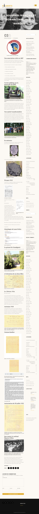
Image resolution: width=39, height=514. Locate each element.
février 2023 (28, 96)
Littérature (28, 186)
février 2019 (28, 146)
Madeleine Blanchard (7, 38)
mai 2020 (27, 129)
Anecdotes (28, 162)
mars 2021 (28, 118)
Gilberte (27, 173)
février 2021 (28, 119)
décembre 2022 (28, 99)
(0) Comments (15, 38)
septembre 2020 (29, 124)
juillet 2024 (28, 83)
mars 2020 (28, 130)
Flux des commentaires (30, 383)
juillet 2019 (28, 140)
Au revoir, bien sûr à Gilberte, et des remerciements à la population (31, 64)
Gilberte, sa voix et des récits (30, 73)
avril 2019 (28, 143)
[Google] (8, 503)
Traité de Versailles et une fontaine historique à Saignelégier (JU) (30, 47)
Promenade (28, 192)
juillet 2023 (28, 93)
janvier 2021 (28, 121)
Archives (27, 164)
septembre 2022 (29, 104)
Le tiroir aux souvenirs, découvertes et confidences (31, 183)
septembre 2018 (29, 152)
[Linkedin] (12, 503)
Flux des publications (30, 203)
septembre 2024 (29, 82)
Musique (27, 189)
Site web (18, 488)
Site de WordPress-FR (30, 206)
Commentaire (4, 477)
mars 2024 (28, 86)
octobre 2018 (28, 151)
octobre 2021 (28, 290)
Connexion (28, 201)
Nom (3, 488)
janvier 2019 (28, 148)
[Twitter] (6, 503)
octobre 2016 (28, 154)
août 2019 (27, 138)
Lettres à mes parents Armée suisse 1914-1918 (30, 55)
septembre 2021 (29, 113)
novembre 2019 (28, 135)
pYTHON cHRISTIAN (30, 66)
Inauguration (28, 175)
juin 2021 (27, 115)
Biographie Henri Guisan (30, 167)
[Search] (33, 5)
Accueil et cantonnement (30, 161)
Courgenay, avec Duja (29, 41)
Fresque (27, 172)
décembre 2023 (28, 268)
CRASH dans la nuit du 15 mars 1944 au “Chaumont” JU (30, 44)
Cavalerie (27, 169)
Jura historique (28, 177)
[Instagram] (10, 503)
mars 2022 (28, 105)
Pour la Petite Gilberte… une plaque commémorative (30, 51)
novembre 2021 (28, 110)
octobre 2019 (28, 137)
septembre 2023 (29, 91)
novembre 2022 (28, 279)
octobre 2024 (28, 80)
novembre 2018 (28, 149)
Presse (27, 191)
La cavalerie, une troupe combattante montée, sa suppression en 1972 (30, 69)
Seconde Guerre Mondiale (30, 194)
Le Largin (10, 465)
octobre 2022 (28, 102)
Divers (27, 170)
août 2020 (27, 126)
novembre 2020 (28, 301)
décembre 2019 (28, 312)
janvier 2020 (28, 132)
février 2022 (28, 107)
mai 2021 (27, 116)
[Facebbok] (3, 503)
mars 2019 (28, 145)
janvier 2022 (28, 108)
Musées (27, 188)
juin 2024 (27, 85)
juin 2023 (27, 94)
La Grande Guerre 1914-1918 (31, 179)
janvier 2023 (28, 97)
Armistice (27, 166)
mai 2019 (27, 141)
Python (27, 240)
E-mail (11, 488)
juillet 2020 (28, 127)
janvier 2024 (28, 88)
